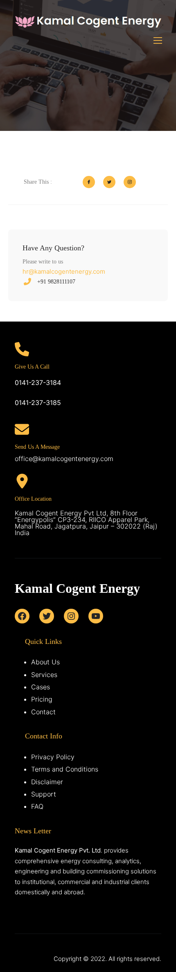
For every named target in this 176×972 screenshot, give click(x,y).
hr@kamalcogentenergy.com (64, 271)
